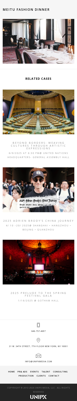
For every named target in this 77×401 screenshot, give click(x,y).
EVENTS (34, 371)
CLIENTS (41, 375)
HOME (11, 371)
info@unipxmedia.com (38, 361)
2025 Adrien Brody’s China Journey (38, 220)
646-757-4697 (38, 331)
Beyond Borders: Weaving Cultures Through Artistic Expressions (38, 145)
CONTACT (54, 375)
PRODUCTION (26, 375)
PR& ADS (22, 371)
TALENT (46, 371)
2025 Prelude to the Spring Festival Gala (39, 294)
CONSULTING (60, 371)
